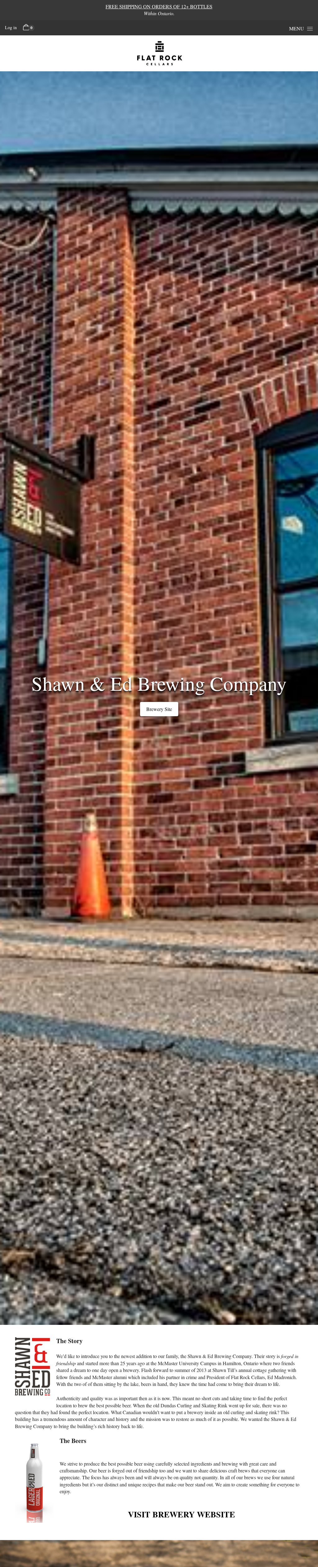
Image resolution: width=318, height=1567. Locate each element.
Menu (296, 28)
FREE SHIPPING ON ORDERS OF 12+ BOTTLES (159, 6)
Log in (11, 27)
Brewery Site (159, 709)
